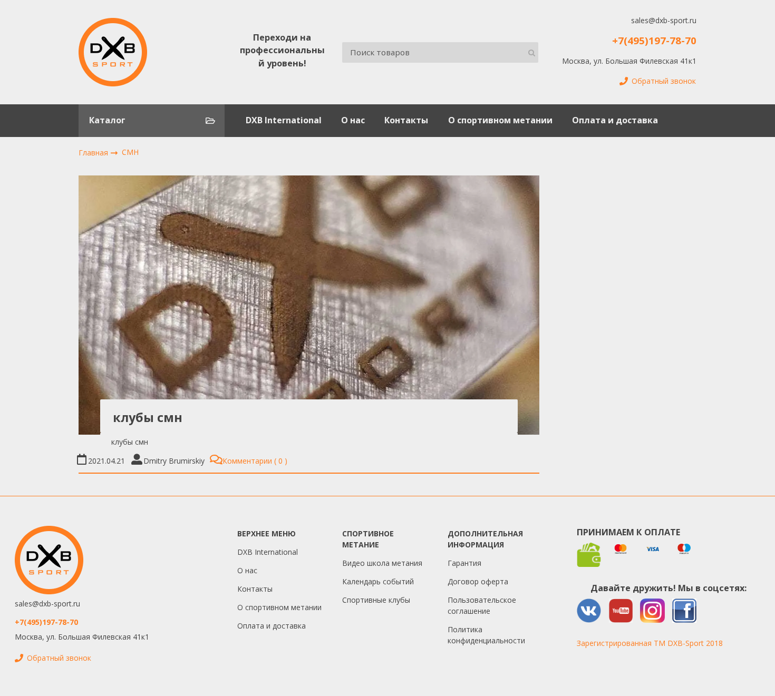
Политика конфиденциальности (486, 634)
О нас (353, 120)
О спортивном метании (500, 120)
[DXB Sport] (113, 52)
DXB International (284, 120)
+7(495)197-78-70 (654, 40)
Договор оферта (478, 581)
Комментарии (252, 461)
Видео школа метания (382, 563)
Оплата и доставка (615, 120)
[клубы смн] (309, 304)
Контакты (406, 120)
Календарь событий (378, 581)
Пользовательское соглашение (482, 605)
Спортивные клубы (376, 600)
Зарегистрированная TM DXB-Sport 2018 (650, 643)
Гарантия (464, 563)
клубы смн (147, 417)
